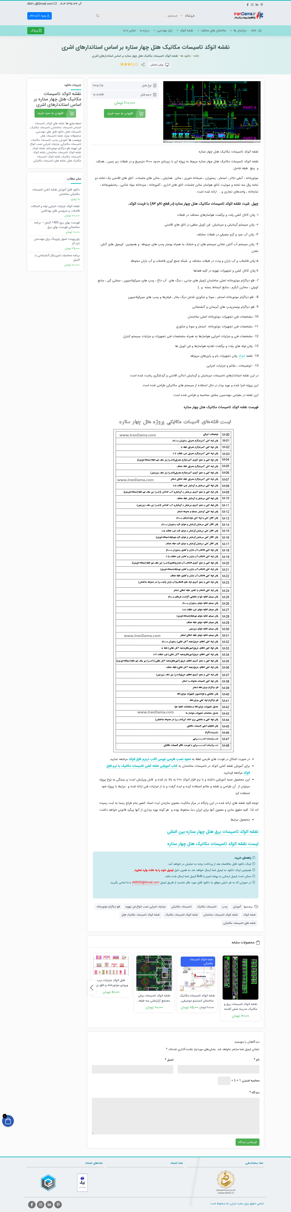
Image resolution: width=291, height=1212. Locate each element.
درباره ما (145, 30)
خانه (253, 30)
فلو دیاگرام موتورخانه (108, 906)
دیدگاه (254, 1092)
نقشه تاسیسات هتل (51, 136)
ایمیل (169, 1059)
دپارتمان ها (240, 30)
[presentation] (92, 988)
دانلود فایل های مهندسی (50, 132)
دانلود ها (186, 55)
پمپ (224, 906)
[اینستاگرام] (252, 4)
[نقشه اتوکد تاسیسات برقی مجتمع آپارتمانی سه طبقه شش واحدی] (154, 973)
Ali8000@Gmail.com (145, 882)
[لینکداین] (257, 4)
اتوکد (241, 355)
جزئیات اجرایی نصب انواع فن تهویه (145, 906)
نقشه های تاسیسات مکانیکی (239, 923)
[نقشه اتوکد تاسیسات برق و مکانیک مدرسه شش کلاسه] (240, 978)
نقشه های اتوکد (55, 123)
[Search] (98, 16)
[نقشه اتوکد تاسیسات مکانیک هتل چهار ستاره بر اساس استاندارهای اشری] (212, 112)
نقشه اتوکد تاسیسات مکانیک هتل (140, 915)
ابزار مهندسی (164, 30)
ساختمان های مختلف (213, 30)
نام (256, 1059)
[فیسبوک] (247, 4)
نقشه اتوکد (186, 30)
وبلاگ (34, 30)
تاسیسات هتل (73, 132)
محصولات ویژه (73, 136)
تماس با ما (129, 30)
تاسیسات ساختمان (62, 127)
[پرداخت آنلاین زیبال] (82, 1183)
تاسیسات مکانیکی (181, 906)
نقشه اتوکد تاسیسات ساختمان (220, 915)
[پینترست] (261, 4)
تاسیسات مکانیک (206, 906)
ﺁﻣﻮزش (237, 906)
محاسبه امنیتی (250, 1080)
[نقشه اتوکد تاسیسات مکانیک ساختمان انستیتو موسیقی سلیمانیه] (197, 973)
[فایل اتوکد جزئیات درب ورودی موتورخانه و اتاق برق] (111, 966)
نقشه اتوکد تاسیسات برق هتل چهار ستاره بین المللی (212, 831)
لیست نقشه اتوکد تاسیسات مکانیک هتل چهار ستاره (212, 844)
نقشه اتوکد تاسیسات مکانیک (181, 915)
